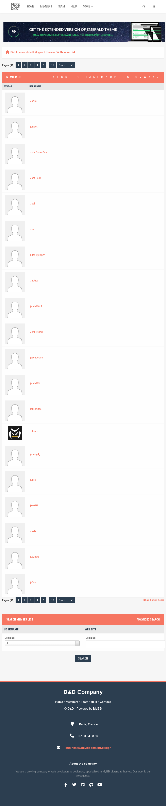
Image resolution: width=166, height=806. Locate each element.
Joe (32, 229)
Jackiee (34, 280)
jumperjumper (37, 254)
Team (61, 6)
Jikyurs (34, 431)
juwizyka (34, 556)
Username (11, 629)
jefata (33, 582)
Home (30, 6)
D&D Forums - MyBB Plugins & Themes (33, 52)
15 (52, 65)
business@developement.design (88, 747)
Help (74, 6)
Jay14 (33, 531)
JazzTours (35, 177)
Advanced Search (148, 619)
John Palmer (36, 331)
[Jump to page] (71, 65)
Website (91, 629)
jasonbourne (36, 357)
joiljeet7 (34, 126)
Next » (62, 65)
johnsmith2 (36, 408)
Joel (32, 203)
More (86, 6)
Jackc (33, 100)
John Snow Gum (38, 152)
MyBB (97, 708)
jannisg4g (35, 454)
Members (46, 6)
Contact (105, 701)
